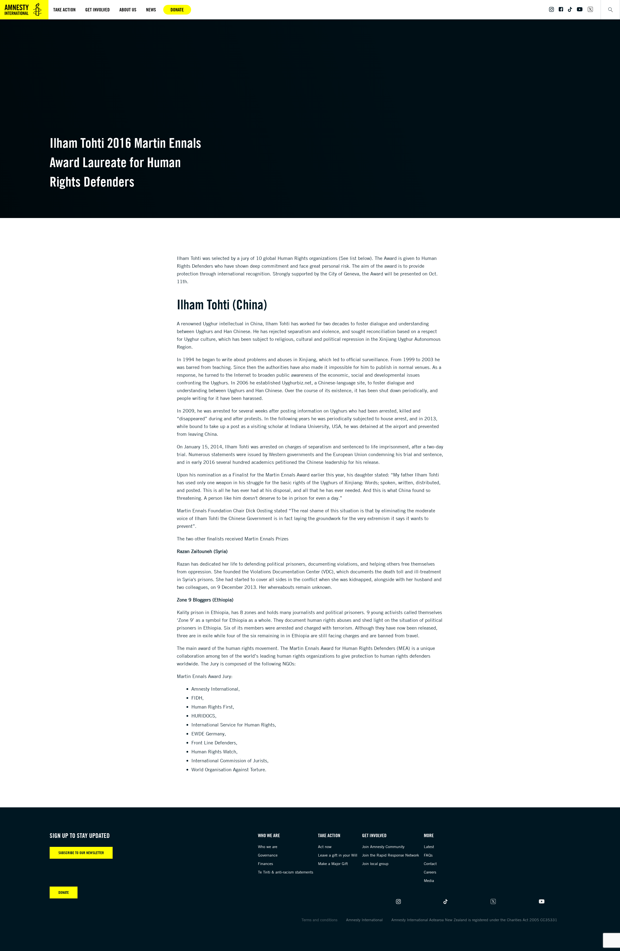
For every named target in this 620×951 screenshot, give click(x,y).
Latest (429, 846)
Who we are (267, 846)
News (151, 10)
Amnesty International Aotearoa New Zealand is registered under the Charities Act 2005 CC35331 (474, 920)
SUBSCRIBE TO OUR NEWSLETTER (81, 852)
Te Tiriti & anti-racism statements (285, 872)
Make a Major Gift (333, 863)
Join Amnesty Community (383, 846)
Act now (325, 846)
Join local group (375, 863)
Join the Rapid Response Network (390, 855)
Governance (268, 855)
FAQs (428, 855)
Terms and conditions (319, 920)
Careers (430, 872)
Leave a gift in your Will (337, 855)
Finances (265, 863)
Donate (177, 10)
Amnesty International (364, 920)
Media (429, 880)
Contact (430, 863)
